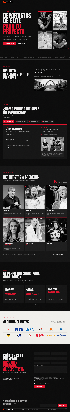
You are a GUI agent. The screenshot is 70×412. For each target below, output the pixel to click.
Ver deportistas (21, 43)
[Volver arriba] (66, 409)
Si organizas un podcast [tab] (21, 121)
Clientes (53, 1)
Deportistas (42, 1)
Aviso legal (23, 409)
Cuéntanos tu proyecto (61, 1)
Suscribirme (61, 405)
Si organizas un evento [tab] (34, 121)
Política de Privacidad (47, 381)
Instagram (36, 409)
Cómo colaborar (35, 1)
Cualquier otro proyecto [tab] (47, 121)
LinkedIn (32, 409)
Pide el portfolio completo (58, 254)
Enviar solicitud (39, 386)
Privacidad (28, 409)
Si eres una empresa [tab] (8, 121)
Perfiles (48, 1)
